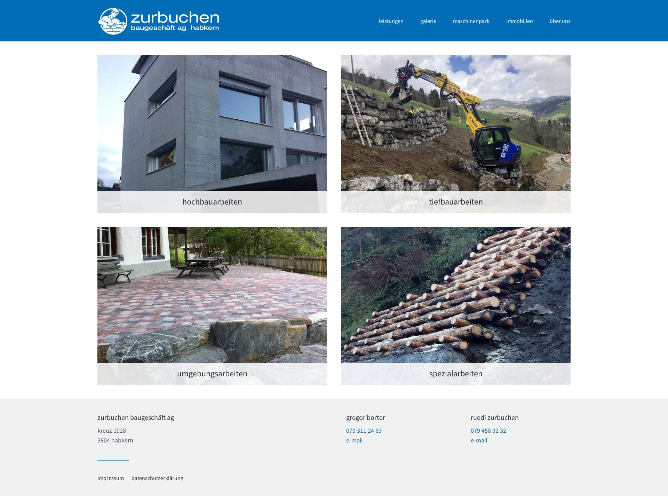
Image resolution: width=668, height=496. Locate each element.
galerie (428, 21)
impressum (110, 478)
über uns (560, 21)
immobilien (519, 21)
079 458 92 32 (488, 430)
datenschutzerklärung (157, 478)
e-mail (354, 440)
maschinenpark (471, 21)
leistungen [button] (391, 21)
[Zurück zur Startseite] (158, 21)
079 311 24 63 (364, 430)
